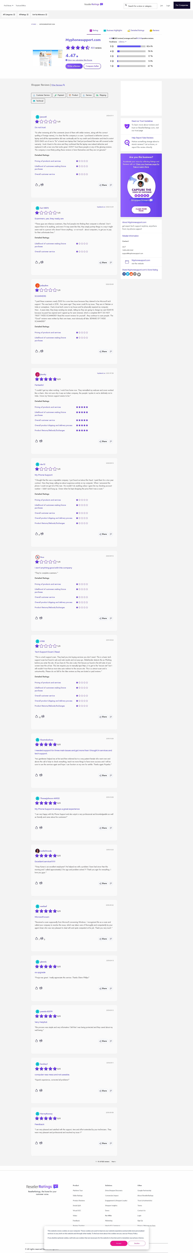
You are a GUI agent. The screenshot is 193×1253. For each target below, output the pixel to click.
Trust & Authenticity (144, 1200)
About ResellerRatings (145, 1195)
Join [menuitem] (161, 5)
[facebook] (124, 274)
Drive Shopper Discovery (113, 1190)
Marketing (108, 1221)
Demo (107, 1210)
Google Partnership (144, 1190)
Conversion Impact (112, 1195)
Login (139, 1215)
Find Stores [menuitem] (7, 5)
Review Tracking (78, 1226)
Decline (137, 1243)
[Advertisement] (141, 98)
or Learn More (143, 167)
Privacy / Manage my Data (146, 1226)
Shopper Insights (111, 1205)
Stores (33, 24)
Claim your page (141, 210)
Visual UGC (77, 1210)
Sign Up (140, 1221)
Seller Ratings (78, 1195)
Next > (114, 1162)
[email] (135, 274)
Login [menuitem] (168, 5)
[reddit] (131, 274)
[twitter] (127, 274)
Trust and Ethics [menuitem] (21, 5)
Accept (118, 1243)
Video (75, 1215)
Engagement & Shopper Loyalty (116, 1200)
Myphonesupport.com (83, 39)
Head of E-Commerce (112, 1226)
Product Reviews (79, 1200)
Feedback (76, 1221)
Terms (139, 1205)
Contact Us (141, 1210)
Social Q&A (77, 1205)
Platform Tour (78, 1190)
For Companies (182, 5)
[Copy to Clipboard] (139, 274)
